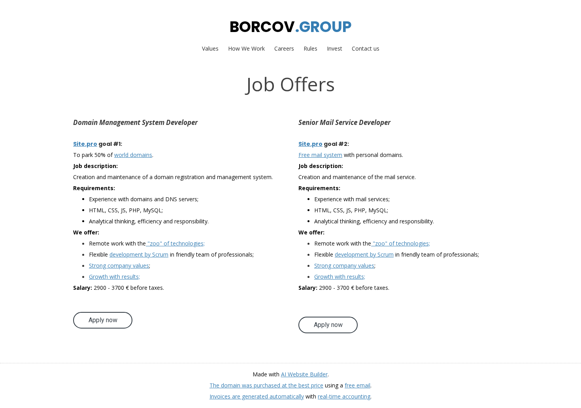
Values (210, 48)
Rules (310, 48)
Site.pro (85, 144)
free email (357, 385)
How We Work (246, 48)
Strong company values (119, 265)
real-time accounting (344, 396)
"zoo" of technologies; (175, 243)
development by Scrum (138, 254)
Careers (284, 48)
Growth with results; (114, 276)
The (215, 385)
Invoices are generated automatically (256, 396)
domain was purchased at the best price (272, 385)
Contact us (365, 48)
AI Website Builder (304, 374)
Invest (334, 48)
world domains (133, 155)
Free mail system (320, 155)
